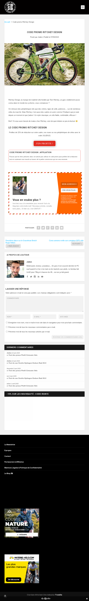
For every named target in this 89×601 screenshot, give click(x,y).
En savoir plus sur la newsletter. (69, 202)
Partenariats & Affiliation (14, 462)
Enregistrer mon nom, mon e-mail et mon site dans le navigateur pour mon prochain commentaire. (45, 323)
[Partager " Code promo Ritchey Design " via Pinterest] (52, 227)
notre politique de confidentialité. (68, 200)
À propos (7, 450)
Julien (40, 37)
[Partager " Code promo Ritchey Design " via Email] (61, 227)
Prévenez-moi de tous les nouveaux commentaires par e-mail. (31, 327)
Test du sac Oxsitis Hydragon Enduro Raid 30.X (27, 363)
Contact (7, 456)
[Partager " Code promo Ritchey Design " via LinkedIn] (57, 227)
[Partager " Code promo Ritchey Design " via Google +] (47, 227)
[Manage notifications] (5, 596)
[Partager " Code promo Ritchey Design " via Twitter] (43, 227)
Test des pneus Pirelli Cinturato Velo (23, 355)
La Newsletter (9, 445)
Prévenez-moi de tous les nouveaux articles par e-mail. (29, 332)
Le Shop (7, 473)
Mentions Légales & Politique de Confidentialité (23, 468)
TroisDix (58, 595)
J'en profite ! (44, 143)
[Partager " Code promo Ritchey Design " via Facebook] (38, 227)
